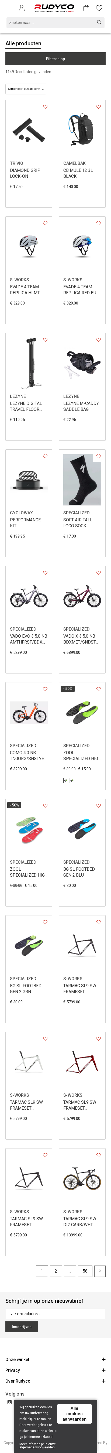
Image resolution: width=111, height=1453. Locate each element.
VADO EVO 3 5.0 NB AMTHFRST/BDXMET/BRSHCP (29, 639)
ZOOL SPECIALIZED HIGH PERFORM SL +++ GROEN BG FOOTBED (82, 756)
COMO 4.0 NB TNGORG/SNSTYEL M (28, 756)
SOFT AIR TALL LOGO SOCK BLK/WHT (77, 523)
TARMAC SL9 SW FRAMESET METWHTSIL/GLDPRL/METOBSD (29, 1105)
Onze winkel (17, 1359)
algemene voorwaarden (37, 1447)
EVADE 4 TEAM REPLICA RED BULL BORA (82, 290)
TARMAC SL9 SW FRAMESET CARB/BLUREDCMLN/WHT (82, 989)
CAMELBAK (74, 163)
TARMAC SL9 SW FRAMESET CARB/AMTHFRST (27, 1222)
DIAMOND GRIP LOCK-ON (25, 173)
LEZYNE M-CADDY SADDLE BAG (81, 406)
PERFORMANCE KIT (25, 522)
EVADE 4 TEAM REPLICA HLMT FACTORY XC (25, 290)
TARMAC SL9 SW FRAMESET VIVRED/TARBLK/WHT (82, 1105)
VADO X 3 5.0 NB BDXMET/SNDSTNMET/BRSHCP (82, 639)
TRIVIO (16, 163)
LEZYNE (18, 396)
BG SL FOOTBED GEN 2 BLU (79, 872)
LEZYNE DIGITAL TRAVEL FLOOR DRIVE (26, 406)
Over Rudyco (17, 1381)
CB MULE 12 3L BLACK (78, 173)
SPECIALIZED (76, 512)
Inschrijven (22, 1327)
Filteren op (55, 59)
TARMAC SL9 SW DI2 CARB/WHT (79, 1221)
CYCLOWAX (21, 512)
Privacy (12, 1370)
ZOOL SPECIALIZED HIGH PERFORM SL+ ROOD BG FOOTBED (29, 872)
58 (85, 1271)
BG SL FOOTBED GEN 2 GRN (25, 988)
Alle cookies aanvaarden (74, 1414)
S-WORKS (19, 279)
